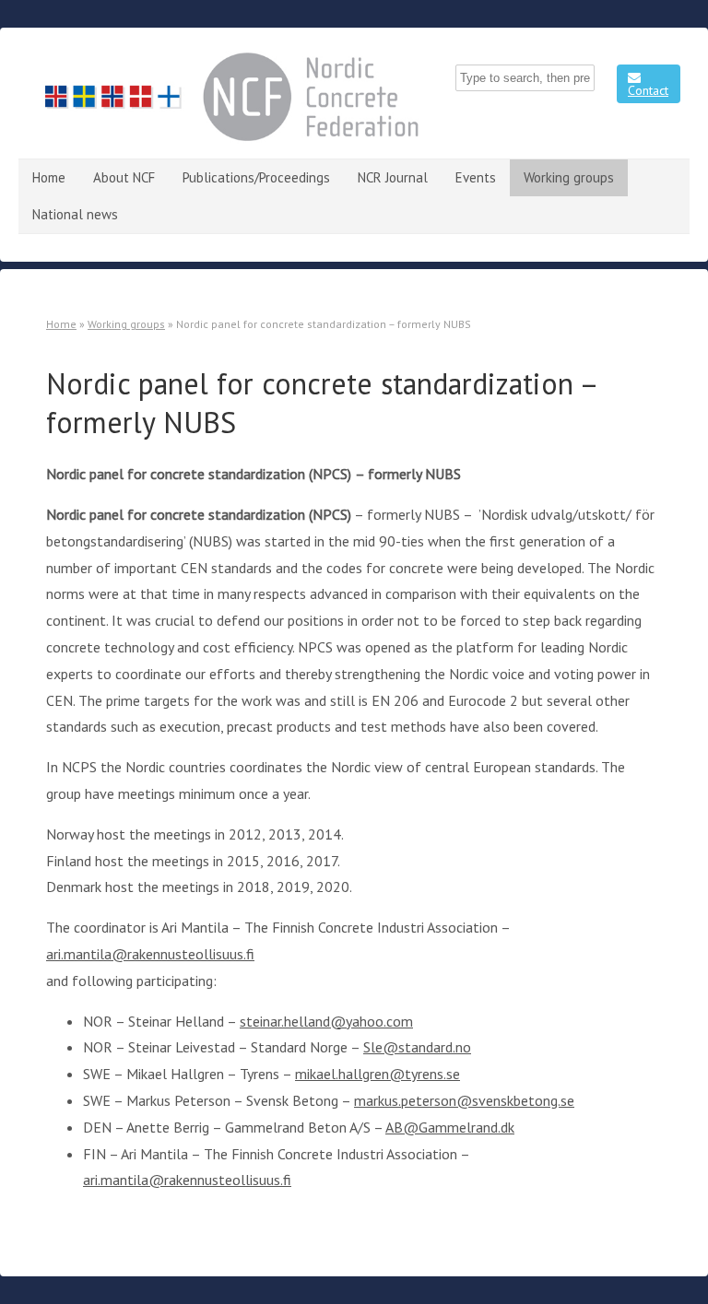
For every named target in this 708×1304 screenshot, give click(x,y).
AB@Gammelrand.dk (449, 1127)
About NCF (124, 177)
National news (75, 214)
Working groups (569, 177)
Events (475, 177)
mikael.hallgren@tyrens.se (377, 1073)
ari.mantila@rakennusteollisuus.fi (150, 954)
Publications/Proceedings (256, 177)
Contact (648, 90)
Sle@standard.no (417, 1047)
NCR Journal (393, 177)
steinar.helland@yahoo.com (326, 1021)
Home (48, 177)
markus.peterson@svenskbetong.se (464, 1100)
